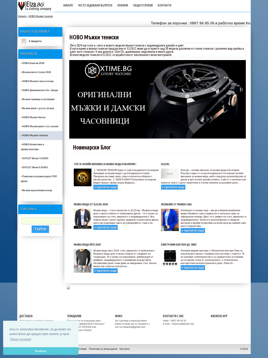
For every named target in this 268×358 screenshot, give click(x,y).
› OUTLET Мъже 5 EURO (34, 158)
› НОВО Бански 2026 (32, 63)
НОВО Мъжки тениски (40, 16)
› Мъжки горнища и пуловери (37, 99)
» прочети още (105, 187)
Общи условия (143, 5)
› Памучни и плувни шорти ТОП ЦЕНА (39, 179)
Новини (122, 5)
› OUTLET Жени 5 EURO (34, 167)
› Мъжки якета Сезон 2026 (36, 72)
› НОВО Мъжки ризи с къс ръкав (39, 126)
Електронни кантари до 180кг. (179, 244)
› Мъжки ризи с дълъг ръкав (37, 108)
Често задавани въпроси (95, 5)
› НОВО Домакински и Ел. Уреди (39, 90)
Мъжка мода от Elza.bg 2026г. (91, 204)
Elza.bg (165, 164)
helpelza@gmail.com (134, 327)
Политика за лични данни (103, 349)
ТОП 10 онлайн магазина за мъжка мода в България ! (105, 164)
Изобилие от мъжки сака (176, 204)
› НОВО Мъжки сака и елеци (37, 81)
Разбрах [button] (40, 351)
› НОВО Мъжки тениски (34, 135)
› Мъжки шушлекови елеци (36, 190)
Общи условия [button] (20, 339)
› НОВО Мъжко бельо (33, 117)
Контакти (164, 5)
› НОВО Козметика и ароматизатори (32, 147)
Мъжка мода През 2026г (87, 244)
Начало (68, 5)
